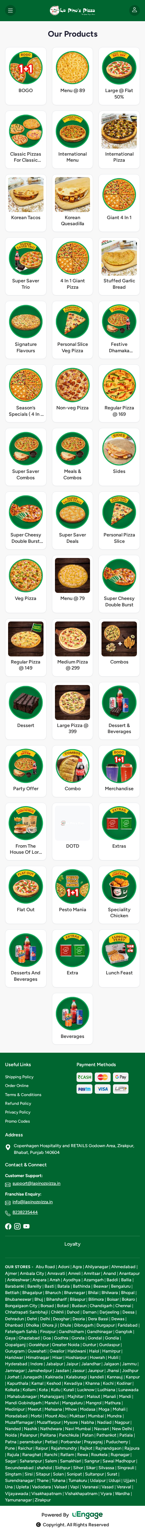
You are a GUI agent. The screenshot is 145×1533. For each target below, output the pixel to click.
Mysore (71, 1422)
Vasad (108, 1486)
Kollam (29, 1389)
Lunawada (128, 1389)
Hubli (113, 1357)
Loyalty (72, 1244)
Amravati (56, 1273)
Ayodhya (72, 1279)
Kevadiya (73, 1383)
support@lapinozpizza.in (36, 1183)
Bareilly (34, 1286)
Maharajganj (52, 1396)
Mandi (125, 1396)
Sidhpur (62, 1467)
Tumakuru (77, 1480)
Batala (63, 1286)
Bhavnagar (74, 1292)
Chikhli (57, 1312)
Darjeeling (109, 1312)
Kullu (55, 1389)
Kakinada (54, 1376)
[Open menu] (10, 10)
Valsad (60, 1486)
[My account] (134, 10)
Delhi (45, 1318)
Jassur (78, 1370)
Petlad (51, 1441)
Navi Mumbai (78, 1428)
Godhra (61, 1337)
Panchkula (69, 1435)
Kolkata (12, 1389)
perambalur (31, 1441)
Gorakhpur (39, 1344)
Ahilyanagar (96, 1266)
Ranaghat (31, 1454)
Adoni (63, 1266)
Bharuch (53, 1292)
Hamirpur (111, 1351)
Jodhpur (130, 1370)
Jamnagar (15, 1370)
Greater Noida (66, 1344)
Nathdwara (51, 1428)
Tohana (58, 1480)
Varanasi (90, 1486)
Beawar (100, 1286)
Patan (87, 1435)
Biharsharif (56, 1299)
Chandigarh (101, 1305)
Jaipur (72, 1363)
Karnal (37, 1383)
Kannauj (115, 1376)
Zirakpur (43, 1499)
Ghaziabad (29, 1337)
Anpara (39, 1279)
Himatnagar (37, 1357)
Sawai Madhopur (119, 1460)
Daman (89, 1312)
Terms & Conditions (23, 1094)
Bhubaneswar (18, 1299)
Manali (109, 1396)
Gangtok (123, 1331)
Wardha (122, 1493)
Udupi (114, 1480)
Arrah (55, 1279)
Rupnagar (120, 1454)
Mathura (113, 1402)
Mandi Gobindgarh (23, 1402)
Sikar (90, 1467)
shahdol (44, 1467)
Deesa (128, 1312)
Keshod (54, 1383)
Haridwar (14, 1357)
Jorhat (13, 1376)
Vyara (106, 1493)
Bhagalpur (32, 1292)
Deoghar (61, 1318)
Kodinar (124, 1383)
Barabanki (14, 1286)
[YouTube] (26, 1227)
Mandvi (52, 1402)
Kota (43, 1389)
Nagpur (122, 1422)
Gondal (95, 1337)
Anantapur (129, 1273)
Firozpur (48, 1331)
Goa (47, 1337)
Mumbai (96, 1415)
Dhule (65, 1325)
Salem (51, 1460)
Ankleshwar (18, 1279)
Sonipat (74, 1474)
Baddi (112, 1279)
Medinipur (15, 1409)
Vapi (74, 1486)
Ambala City (32, 1273)
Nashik (30, 1428)
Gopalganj (15, 1344)
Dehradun (14, 1318)
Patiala (126, 1435)
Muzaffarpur (49, 1422)
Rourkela (99, 1454)
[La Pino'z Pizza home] (72, 10)
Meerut (34, 1409)
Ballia (126, 1279)
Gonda (78, 1337)
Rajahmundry (64, 1448)
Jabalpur (54, 1363)
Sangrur (91, 1460)
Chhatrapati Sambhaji (26, 1312)
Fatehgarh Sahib (21, 1331)
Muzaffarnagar (19, 1422)
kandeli (97, 1376)
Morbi (36, 1415)
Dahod (73, 1312)
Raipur (41, 1448)
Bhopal (128, 1292)
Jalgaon (111, 1363)
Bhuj (38, 1299)
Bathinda (81, 1286)
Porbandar (71, 1441)
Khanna (92, 1383)
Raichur (25, 1448)
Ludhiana (106, 1389)
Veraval (124, 1486)
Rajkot (86, 1448)
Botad (63, 1305)
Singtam (13, 1474)
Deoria (78, 1318)
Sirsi (29, 1474)
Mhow (71, 1409)
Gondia (112, 1337)
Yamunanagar (18, 1499)
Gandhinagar (99, 1331)
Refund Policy (18, 1103)
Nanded (13, 1428)
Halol (94, 1351)
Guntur (89, 1344)
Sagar (11, 1460)
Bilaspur (77, 1299)
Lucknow (85, 1389)
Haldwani (76, 1351)
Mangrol (94, 1402)
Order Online (17, 1085)
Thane (43, 1480)
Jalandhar (90, 1363)
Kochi (108, 1383)
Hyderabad (16, 1363)
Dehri (32, 1318)
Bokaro (128, 1299)
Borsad (47, 1305)
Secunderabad (19, 1467)
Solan (58, 1474)
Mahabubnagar (22, 1396)
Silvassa (106, 1467)
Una (9, 1486)
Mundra (114, 1415)
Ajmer (11, 1273)
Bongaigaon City (21, 1305)
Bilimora (96, 1299)
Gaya (10, 1337)
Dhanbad (14, 1325)
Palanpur (28, 1435)
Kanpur (133, 1376)
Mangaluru (72, 1402)
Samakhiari (70, 1460)
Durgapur (105, 1325)
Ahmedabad (123, 1266)
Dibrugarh (83, 1325)
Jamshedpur (40, 1370)
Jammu (129, 1363)
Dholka (32, 1325)
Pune (10, 1448)
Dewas (117, 1318)
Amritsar (92, 1273)
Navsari (101, 1428)
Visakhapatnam (46, 1493)
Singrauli (125, 1467)
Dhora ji (49, 1325)
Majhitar (75, 1396)
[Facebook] (8, 1227)
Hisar (57, 1357)
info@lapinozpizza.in (32, 1201)
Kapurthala (17, 1383)
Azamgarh (94, 1279)
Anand (109, 1273)
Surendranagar (19, 1480)
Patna (11, 1441)
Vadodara (41, 1486)
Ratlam (67, 1454)
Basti (49, 1286)
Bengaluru (120, 1286)
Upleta (22, 1486)
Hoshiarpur (76, 1357)
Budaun (79, 1305)
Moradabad (16, 1415)
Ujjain (129, 1480)
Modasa (87, 1409)
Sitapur (43, 1474)
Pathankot (106, 1435)
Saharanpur (31, 1460)
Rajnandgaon (108, 1448)
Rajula (13, 1454)
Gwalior (57, 1351)
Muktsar (77, 1415)
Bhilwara (110, 1292)
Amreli (74, 1273)
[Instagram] (17, 1227)
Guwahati (37, 1351)
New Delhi (122, 1428)
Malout (93, 1396)
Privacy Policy (17, 1112)
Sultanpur (94, 1474)
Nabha (87, 1422)
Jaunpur (96, 1370)
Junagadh (32, 1376)
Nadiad (104, 1422)
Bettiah (12, 1292)
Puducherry (117, 1441)
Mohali (119, 1409)
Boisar (113, 1299)
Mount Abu (55, 1415)
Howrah (97, 1357)
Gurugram (15, 1351)
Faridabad (128, 1325)
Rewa (82, 1454)
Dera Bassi (98, 1318)
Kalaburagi (76, 1376)
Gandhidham (71, 1331)
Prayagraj (93, 1441)
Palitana (48, 1435)
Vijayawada (16, 1493)
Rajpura (132, 1448)
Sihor (78, 1467)
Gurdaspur (109, 1344)
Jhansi (113, 1370)
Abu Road (45, 1266)
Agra (77, 1266)
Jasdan (62, 1370)
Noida (11, 1435)
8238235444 (25, 1212)
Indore (36, 1363)
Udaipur (98, 1480)
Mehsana (53, 1409)
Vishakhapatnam (81, 1493)
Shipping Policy (19, 1077)
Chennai (123, 1305)
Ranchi (50, 1454)
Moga (104, 1409)
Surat (112, 1474)
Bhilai (93, 1292)
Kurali (68, 1389)
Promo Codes (17, 1121)
